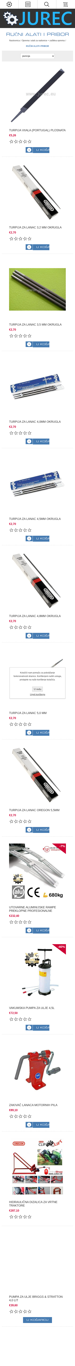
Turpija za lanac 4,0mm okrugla (35, 421)
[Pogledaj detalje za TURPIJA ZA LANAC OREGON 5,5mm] (37, 774)
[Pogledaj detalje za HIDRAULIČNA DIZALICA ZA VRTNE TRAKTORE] (37, 1166)
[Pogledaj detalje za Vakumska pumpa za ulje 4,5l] (37, 972)
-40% (61, 947)
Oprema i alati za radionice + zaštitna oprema (43, 40)
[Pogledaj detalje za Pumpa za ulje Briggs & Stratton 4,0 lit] (37, 1261)
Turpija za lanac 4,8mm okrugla (35, 616)
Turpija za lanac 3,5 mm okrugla (35, 324)
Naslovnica (14, 40)
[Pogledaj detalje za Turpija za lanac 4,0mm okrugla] (37, 386)
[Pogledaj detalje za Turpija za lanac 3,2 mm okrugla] (37, 192)
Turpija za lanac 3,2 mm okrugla (35, 227)
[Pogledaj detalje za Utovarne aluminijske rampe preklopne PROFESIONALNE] (37, 872)
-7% (62, 846)
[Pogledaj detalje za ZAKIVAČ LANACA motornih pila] (37, 1069)
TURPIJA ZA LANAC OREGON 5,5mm (34, 810)
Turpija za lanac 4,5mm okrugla (35, 519)
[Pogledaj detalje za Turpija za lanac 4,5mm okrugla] (37, 483)
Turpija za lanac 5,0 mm (28, 713)
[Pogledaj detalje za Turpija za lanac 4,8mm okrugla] (37, 580)
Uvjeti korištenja (37, 694)
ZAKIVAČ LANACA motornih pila (33, 1105)
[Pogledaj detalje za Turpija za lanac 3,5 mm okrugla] (37, 289)
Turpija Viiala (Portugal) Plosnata (37, 130)
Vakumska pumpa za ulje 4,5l (31, 1008)
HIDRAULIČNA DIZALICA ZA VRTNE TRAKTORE (33, 1203)
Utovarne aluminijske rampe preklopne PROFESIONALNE (32, 909)
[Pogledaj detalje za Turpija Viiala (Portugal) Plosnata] (37, 95)
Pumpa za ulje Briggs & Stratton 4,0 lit (36, 1298)
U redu (37, 689)
